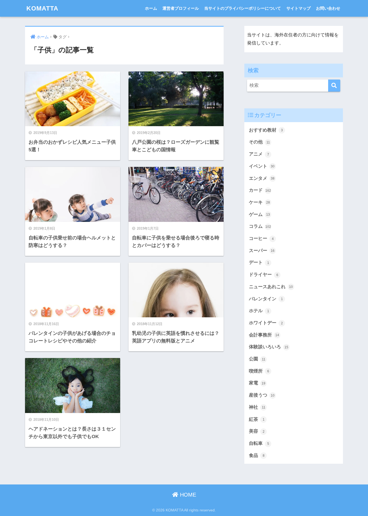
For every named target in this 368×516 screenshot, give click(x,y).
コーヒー (261, 238)
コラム (260, 226)
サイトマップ (298, 8)
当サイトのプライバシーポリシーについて (242, 8)
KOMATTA (42, 8)
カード (260, 190)
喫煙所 (259, 371)
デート (259, 262)
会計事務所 (264, 335)
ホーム (151, 8)
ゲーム (259, 214)
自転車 (259, 443)
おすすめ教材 (266, 130)
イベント (262, 166)
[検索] (334, 86)
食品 (257, 455)
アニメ (259, 154)
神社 (257, 407)
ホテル (259, 310)
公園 (257, 359)
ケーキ (259, 202)
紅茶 (257, 419)
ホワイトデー (266, 322)
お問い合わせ (328, 8)
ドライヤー (263, 274)
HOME (187, 495)
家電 (257, 383)
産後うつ (262, 395)
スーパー (262, 250)
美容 (257, 431)
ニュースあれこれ (271, 286)
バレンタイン (266, 298)
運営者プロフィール (180, 8)
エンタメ (262, 178)
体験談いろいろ (268, 346)
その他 (259, 142)
